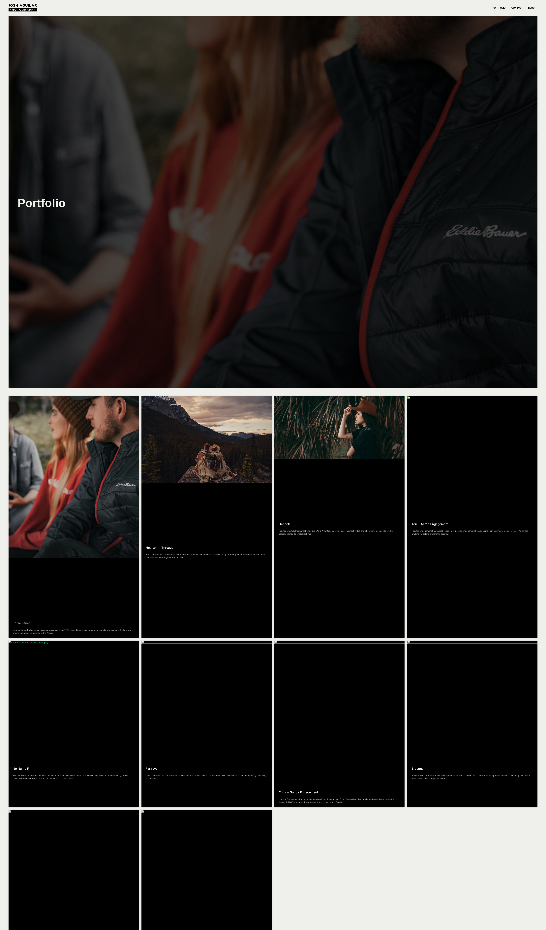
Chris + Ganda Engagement (298, 792)
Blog (531, 7)
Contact (517, 7)
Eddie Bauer (21, 623)
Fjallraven (152, 768)
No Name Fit (22, 768)
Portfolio (499, 7)
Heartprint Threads (159, 547)
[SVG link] (23, 8)
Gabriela (284, 524)
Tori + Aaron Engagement (430, 524)
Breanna (418, 768)
